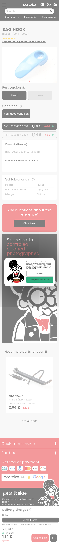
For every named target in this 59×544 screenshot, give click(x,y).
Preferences (40, 273)
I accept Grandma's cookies (40, 280)
